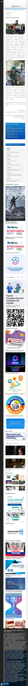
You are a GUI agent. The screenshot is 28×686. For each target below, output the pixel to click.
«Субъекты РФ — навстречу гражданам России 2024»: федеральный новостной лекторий (14, 175)
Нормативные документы (14, 144)
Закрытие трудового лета (11, 160)
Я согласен (4, 683)
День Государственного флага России (14, 165)
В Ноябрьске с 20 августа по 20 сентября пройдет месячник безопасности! (14, 170)
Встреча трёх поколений (12, 134)
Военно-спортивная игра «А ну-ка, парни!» (17, 128)
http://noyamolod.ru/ (15, 2)
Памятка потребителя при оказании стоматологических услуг (13, 181)
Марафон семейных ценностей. (13, 156)
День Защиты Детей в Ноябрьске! (13, 152)
